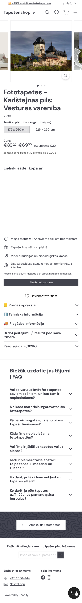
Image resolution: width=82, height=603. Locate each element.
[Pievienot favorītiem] (73, 182)
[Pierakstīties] (60, 555)
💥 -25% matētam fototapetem (29, 3)
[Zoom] (65, 76)
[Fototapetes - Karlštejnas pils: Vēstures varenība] (41, 186)
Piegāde (31, 273)
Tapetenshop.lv (19, 12)
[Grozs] (66, 12)
